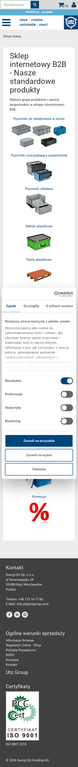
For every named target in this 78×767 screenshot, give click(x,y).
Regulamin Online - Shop (23, 645)
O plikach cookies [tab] (59, 306)
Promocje (39, 497)
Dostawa (12, 660)
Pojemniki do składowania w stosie (39, 119)
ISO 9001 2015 (16, 744)
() (66, 6)
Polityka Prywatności (21, 650)
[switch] (67, 394)
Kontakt (11, 665)
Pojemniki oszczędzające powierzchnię (39, 155)
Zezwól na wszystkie (39, 441)
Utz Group (17, 672)
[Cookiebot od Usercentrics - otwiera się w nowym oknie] (55, 294)
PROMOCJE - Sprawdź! (39, 12)
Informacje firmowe (20, 640)
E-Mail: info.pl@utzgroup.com (27, 604)
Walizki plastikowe (39, 226)
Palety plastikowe (39, 260)
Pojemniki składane (39, 189)
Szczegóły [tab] (31, 306)
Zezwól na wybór (39, 455)
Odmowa (39, 469)
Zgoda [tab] (11, 306)
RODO (10, 655)
